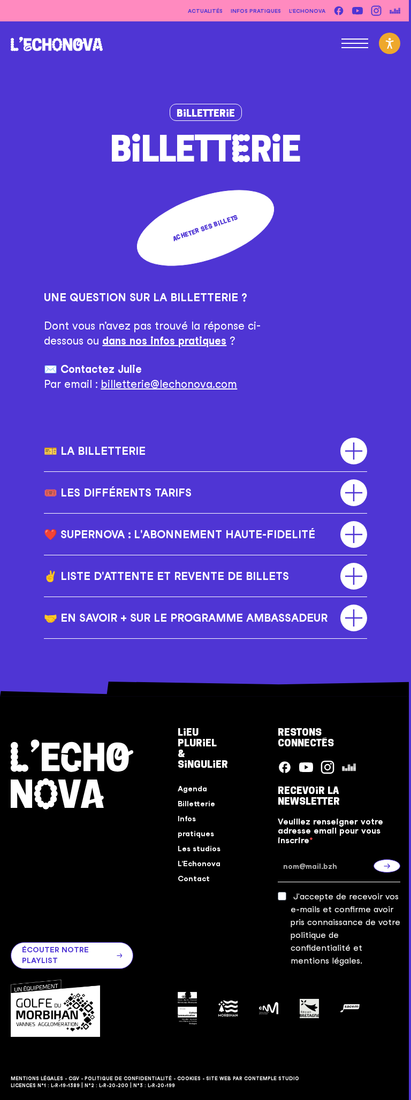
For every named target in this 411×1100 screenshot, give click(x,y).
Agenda (188, 788)
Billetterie (206, 113)
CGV (73, 1077)
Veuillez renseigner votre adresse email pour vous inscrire (325, 831)
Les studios (195, 848)
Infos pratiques (256, 10)
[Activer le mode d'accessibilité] (389, 43)
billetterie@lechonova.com (169, 384)
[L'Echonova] (57, 43)
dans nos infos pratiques (164, 340)
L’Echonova (307, 10)
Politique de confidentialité (128, 1077)
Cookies (189, 1077)
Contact (190, 878)
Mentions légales (37, 1077)
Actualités (205, 10)
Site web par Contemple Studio (252, 1077)
